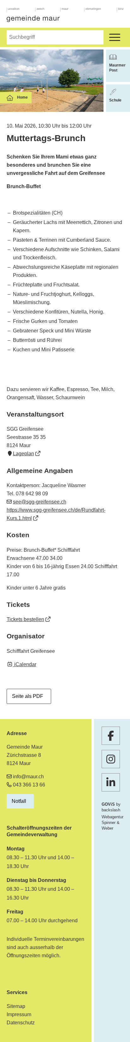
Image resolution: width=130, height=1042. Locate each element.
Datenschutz (21, 1022)
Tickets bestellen (25, 619)
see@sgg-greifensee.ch (39, 501)
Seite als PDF (27, 696)
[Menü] (114, 37)
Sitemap (16, 1006)
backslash (111, 810)
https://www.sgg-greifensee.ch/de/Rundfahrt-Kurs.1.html (56, 514)
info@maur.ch (28, 776)
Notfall (19, 801)
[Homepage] (65, 15)
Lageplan (23, 453)
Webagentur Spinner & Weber (112, 823)
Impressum (19, 1014)
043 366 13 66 (29, 784)
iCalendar (24, 664)
